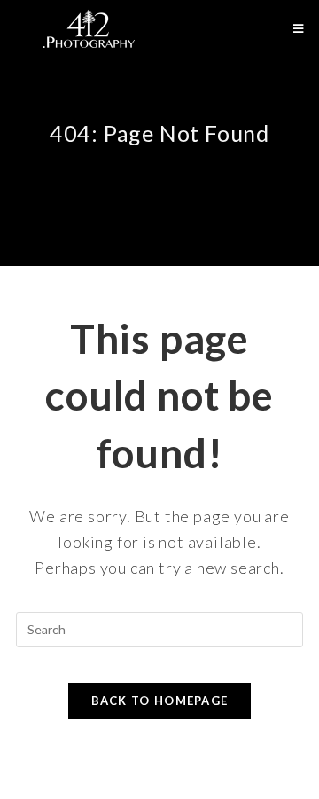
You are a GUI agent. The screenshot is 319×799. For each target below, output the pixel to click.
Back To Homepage (160, 700)
